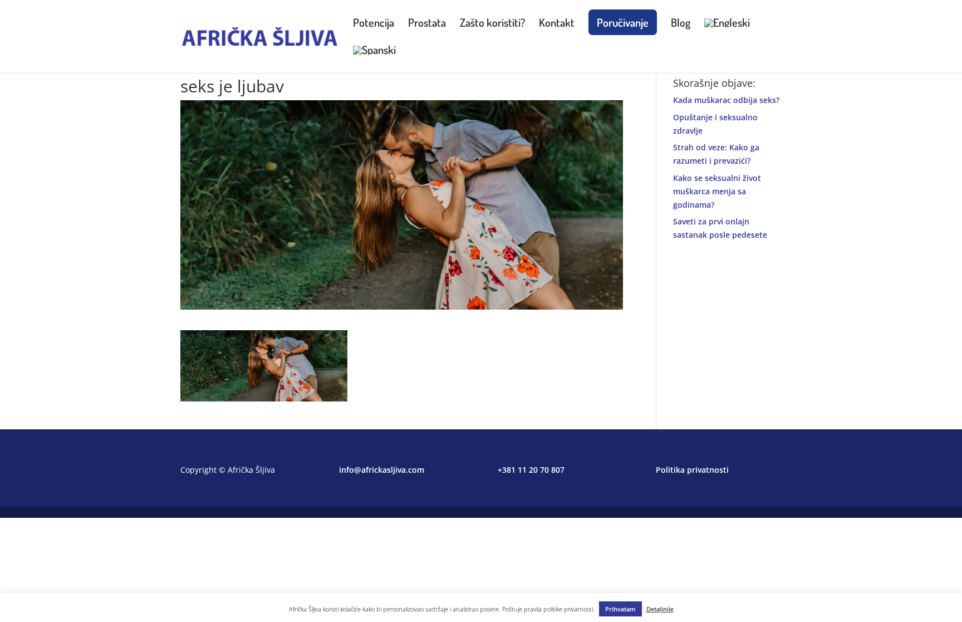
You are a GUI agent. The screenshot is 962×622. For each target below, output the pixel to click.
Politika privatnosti (692, 469)
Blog (680, 24)
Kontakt (557, 24)
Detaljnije (660, 609)
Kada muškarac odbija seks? (726, 100)
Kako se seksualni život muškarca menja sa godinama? (717, 191)
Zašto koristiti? (492, 24)
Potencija (373, 24)
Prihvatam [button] (620, 609)
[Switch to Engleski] (727, 32)
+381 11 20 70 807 (531, 469)
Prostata (427, 24)
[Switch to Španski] (374, 59)
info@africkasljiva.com (381, 469)
